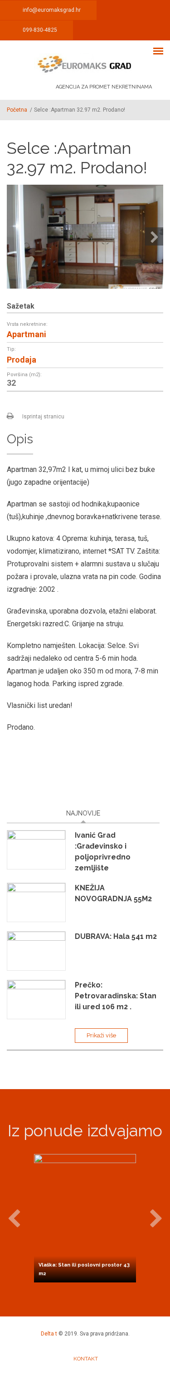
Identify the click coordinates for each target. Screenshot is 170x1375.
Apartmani (26, 334)
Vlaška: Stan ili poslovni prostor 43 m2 (84, 1269)
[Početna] (85, 64)
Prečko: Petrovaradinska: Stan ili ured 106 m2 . (115, 996)
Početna (17, 110)
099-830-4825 (40, 30)
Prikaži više (101, 1035)
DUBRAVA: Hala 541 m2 (116, 936)
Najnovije (83, 813)
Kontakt (85, 1358)
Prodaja (21, 360)
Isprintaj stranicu (43, 416)
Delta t (49, 1334)
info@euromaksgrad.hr (52, 10)
